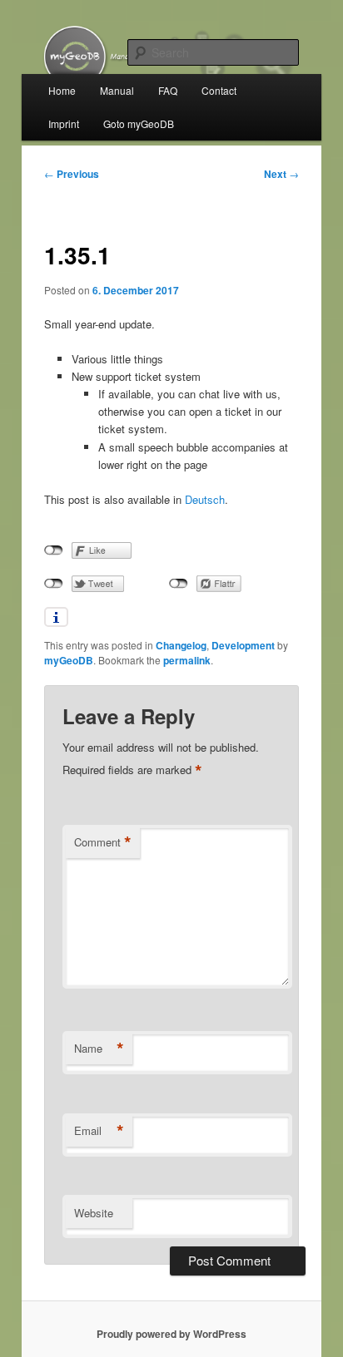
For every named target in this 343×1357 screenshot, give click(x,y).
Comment (103, 842)
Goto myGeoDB (138, 123)
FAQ (167, 90)
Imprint (63, 123)
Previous (71, 173)
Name (99, 1048)
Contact (218, 90)
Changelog (181, 645)
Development (243, 645)
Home (62, 90)
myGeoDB (68, 660)
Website (93, 1213)
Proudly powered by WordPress (171, 1333)
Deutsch (205, 499)
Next (281, 173)
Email (99, 1131)
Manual (117, 90)
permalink (187, 660)
